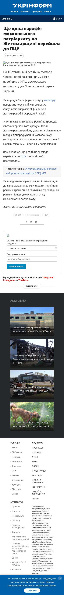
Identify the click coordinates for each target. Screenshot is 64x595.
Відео (35, 461)
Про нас (16, 506)
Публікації (37, 448)
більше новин (32, 286)
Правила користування (18, 526)
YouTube (23, 280)
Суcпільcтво (18, 480)
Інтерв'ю (37, 452)
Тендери (16, 532)
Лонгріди (37, 475)
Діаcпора (16, 489)
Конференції (39, 487)
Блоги (35, 466)
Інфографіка (39, 471)
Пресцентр (37, 11)
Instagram (9, 280)
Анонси (47, 11)
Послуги (14, 11)
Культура (16, 484)
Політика (16, 457)
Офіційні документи (38, 492)
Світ (14, 471)
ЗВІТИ (15, 558)
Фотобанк (25, 11)
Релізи (35, 498)
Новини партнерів (37, 481)
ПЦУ (23, 156)
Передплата (18, 516)
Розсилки (16, 569)
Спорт (15, 494)
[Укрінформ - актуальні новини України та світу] (32, 5)
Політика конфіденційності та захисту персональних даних (20, 548)
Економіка (17, 461)
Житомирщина (33, 215)
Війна (14, 447)
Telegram (47, 277)
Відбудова (17, 452)
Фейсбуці (49, 100)
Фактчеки (16, 466)
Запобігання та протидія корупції (20, 537)
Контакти (16, 511)
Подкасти (37, 443)
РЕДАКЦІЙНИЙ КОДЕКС (19, 563)
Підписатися (16, 266)
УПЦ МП (18, 215)
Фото (35, 457)
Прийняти (32, 590)
